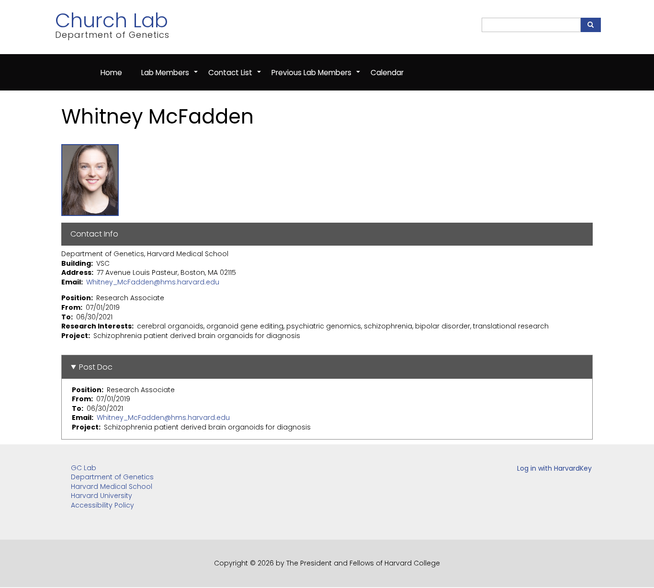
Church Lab (111, 20)
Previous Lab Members (316, 78)
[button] (90, 179)
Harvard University (101, 495)
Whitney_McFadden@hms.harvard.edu (152, 282)
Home (111, 73)
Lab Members (170, 78)
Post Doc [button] (96, 367)
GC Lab (83, 468)
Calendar (387, 73)
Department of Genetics (112, 477)
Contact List (235, 78)
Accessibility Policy (102, 505)
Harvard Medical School (111, 486)
